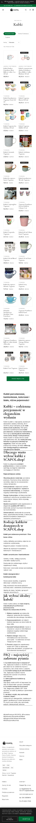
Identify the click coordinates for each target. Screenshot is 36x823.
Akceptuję (26, 819)
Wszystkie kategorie (25, 745)
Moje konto (5, 799)
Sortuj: (5, 42)
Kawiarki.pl (11, 775)
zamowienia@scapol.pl (26, 794)
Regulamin (5, 796)
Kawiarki (21, 752)
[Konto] (30, 10)
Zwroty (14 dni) (6, 785)
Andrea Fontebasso (23, 33)
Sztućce (21, 756)
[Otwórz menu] (3, 10)
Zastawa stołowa (24, 749)
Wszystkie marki (9, 33)
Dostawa (4, 789)
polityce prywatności (25, 813)
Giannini (4, 775)
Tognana (7, 37)
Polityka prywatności (8, 792)
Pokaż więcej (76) (18, 378)
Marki (21, 759)
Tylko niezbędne (9, 819)
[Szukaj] (26, 10)
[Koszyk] (33, 10)
